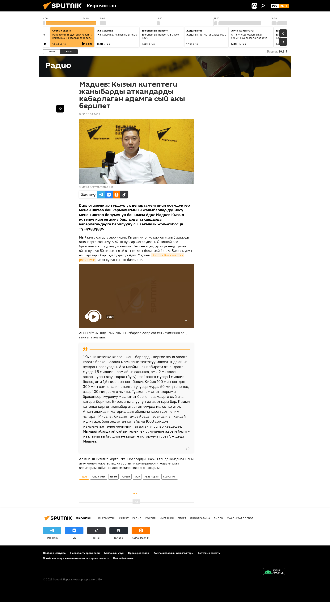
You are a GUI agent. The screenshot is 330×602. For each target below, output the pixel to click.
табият (113, 476)
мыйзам (125, 476)
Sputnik (85, 186)
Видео (218, 518)
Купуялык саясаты (209, 553)
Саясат (124, 518)
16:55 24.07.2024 (89, 114)
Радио (84, 476)
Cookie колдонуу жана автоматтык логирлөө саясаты (76, 558)
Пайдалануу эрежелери (85, 553)
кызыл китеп (98, 476)
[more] (188, 448)
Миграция (166, 518)
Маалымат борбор (240, 518)
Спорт (182, 518)
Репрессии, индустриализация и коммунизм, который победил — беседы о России (72, 38)
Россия (150, 518)
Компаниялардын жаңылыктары (173, 553)
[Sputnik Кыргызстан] (64, 10)
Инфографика (200, 518)
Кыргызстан (169, 476)
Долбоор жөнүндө (54, 553)
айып (137, 476)
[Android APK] (274, 572)
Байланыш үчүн (114, 553)
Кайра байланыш (123, 558)
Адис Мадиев (152, 476)
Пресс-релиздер (138, 553)
